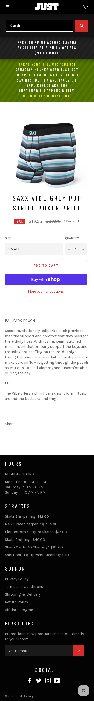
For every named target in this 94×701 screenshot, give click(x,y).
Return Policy (16, 602)
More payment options (46, 291)
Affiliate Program (19, 609)
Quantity (72, 238)
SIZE (8, 238)
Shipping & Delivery (22, 594)
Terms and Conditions (24, 586)
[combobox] (39, 26)
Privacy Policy (16, 579)
